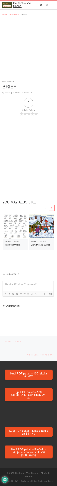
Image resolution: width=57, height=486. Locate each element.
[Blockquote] (28, 294)
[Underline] (13, 294)
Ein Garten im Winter (40, 244)
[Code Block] (32, 294)
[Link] (36, 294)
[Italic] (9, 294)
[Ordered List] (20, 294)
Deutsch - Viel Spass (26, 472)
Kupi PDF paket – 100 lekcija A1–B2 (28, 374)
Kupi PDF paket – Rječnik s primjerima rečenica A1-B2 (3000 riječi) (28, 452)
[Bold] (5, 294)
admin (7, 93)
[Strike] (17, 294)
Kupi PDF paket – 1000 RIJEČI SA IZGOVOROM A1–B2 (28, 395)
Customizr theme (45, 481)
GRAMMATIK (14, 14)
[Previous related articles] (45, 208)
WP (16, 481)
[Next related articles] (52, 208)
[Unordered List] (24, 294)
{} (39, 294)
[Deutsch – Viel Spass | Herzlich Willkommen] (7, 4)
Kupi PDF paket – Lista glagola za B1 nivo (28, 431)
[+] (43, 294)
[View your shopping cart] (47, 5)
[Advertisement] (28, 49)
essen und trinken (12, 244)
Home (4, 14)
